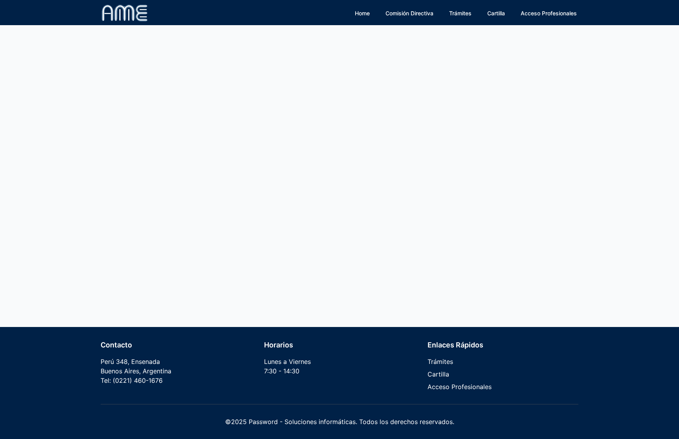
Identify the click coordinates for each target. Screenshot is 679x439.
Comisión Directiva (409, 13)
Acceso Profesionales (549, 13)
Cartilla (496, 13)
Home (362, 13)
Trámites (460, 13)
